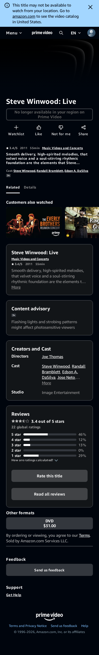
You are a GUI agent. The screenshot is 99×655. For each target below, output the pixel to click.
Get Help (13, 595)
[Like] (38, 127)
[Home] (42, 33)
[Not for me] (60, 127)
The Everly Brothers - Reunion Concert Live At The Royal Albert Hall (34, 222)
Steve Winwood (24, 171)
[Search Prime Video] (61, 33)
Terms (84, 535)
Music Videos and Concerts (62, 148)
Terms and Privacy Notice (28, 626)
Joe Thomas (52, 356)
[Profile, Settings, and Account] (91, 33)
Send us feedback (64, 626)
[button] (34, 460)
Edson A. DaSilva (76, 171)
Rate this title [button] (49, 475)
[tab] (13, 187)
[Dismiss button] (90, 7)
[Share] (83, 127)
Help (84, 626)
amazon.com (23, 16)
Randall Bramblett (50, 171)
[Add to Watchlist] (16, 127)
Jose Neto (66, 377)
